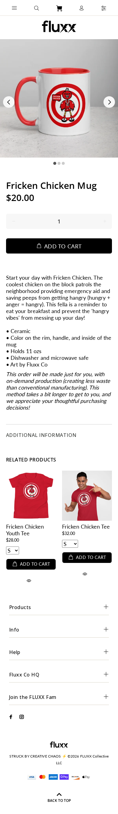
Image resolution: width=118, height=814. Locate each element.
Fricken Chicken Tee (86, 526)
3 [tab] (63, 163)
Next (109, 102)
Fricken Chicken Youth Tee (25, 529)
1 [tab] (54, 163)
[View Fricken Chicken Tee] (87, 496)
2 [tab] (59, 163)
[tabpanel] (59, 98)
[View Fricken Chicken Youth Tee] (31, 496)
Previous (9, 102)
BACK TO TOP (59, 800)
